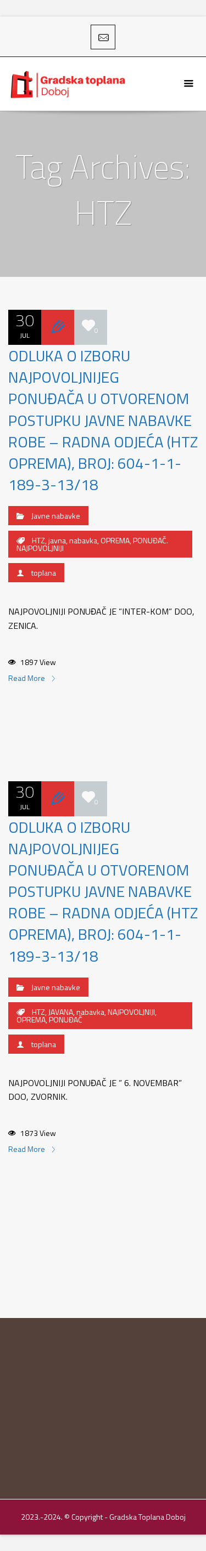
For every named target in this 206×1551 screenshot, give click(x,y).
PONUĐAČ (65, 1019)
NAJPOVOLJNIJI (131, 1012)
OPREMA (115, 540)
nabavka (83, 540)
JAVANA (60, 1012)
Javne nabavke (55, 515)
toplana (43, 572)
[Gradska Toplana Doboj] (69, 83)
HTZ (38, 540)
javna (57, 540)
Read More (27, 678)
